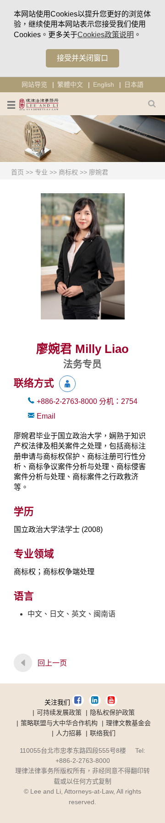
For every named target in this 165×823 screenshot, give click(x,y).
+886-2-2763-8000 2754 (87, 401)
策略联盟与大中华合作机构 (59, 723)
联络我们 (103, 733)
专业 (41, 172)
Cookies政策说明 (105, 35)
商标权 (68, 172)
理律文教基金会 (128, 723)
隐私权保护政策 (112, 712)
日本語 (133, 84)
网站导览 (34, 84)
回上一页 (52, 663)
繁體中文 (70, 84)
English (103, 84)
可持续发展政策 (59, 712)
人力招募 (69, 733)
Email (46, 416)
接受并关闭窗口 (82, 58)
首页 (17, 172)
